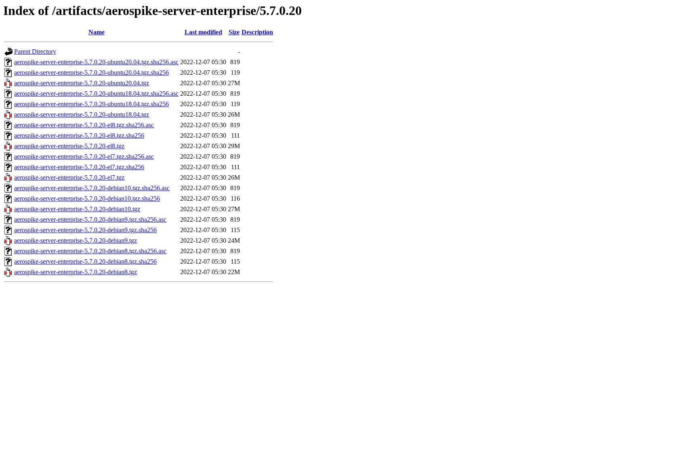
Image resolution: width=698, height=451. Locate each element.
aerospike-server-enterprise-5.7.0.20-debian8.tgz (75, 272)
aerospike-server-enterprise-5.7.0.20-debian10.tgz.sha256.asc (92, 188)
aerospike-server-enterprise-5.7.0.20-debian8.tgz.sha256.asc (90, 251)
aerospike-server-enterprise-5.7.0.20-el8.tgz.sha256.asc (84, 125)
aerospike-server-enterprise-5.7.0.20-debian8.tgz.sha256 (85, 261)
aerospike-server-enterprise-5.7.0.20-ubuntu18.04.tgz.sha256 (91, 104)
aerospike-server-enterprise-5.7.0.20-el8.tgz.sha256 (79, 135)
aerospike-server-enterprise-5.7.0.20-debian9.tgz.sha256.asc (90, 219)
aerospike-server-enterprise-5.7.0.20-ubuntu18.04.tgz (81, 114)
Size (234, 32)
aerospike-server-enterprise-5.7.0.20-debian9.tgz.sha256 (85, 230)
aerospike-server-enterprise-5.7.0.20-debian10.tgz (77, 209)
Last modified (203, 32)
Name (96, 32)
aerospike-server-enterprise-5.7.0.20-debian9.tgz (75, 240)
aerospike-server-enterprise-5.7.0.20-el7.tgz (69, 177)
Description (257, 32)
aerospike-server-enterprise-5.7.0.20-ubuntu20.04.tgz (81, 83)
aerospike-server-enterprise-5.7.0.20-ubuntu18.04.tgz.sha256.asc (96, 93)
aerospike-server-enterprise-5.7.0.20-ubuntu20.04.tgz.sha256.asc (96, 62)
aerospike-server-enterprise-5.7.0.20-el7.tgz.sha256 (79, 167)
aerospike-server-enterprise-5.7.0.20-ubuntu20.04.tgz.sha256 (91, 72)
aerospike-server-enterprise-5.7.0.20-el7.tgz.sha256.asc (84, 156)
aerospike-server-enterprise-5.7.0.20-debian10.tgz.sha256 (87, 198)
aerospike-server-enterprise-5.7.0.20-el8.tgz (69, 146)
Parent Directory (35, 51)
